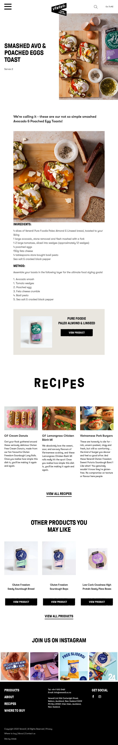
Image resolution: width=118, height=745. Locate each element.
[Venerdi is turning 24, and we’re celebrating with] (74, 666)
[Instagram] (99, 696)
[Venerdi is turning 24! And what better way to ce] (103, 666)
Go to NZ (109, 7)
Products (11, 690)
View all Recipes (59, 494)
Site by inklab (10, 739)
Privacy (49, 729)
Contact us (30, 733)
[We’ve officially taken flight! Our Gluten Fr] (44, 666)
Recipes (10, 704)
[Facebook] (93, 696)
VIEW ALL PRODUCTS (59, 616)
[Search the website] (99, 6)
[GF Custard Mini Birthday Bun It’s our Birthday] (15, 666)
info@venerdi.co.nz (62, 692)
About (9, 697)
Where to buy (14, 710)
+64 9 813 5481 (58, 689)
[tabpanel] (21, 443)
